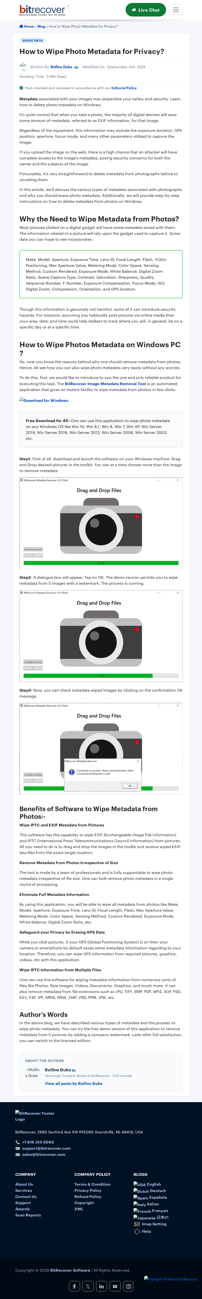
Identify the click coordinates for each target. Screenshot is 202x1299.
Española (157, 1197)
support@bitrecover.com (46, 1148)
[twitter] (88, 1286)
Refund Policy (87, 1196)
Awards (22, 1208)
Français (159, 1210)
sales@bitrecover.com (44, 1154)
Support (23, 1202)
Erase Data (32, 40)
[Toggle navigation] (176, 10)
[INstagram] (128, 1286)
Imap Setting (154, 1223)
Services (23, 1190)
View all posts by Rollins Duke (73, 1083)
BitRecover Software (70, 1270)
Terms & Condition (92, 1184)
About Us (24, 1184)
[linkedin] (101, 1286)
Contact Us (25, 1196)
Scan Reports (28, 1214)
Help (146, 1231)
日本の (162, 1217)
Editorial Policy (124, 87)
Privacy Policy (87, 1190)
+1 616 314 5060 (38, 1142)
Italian (152, 1203)
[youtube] (115, 1286)
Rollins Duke (61, 66)
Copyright (84, 1202)
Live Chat (149, 9)
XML (78, 1208)
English (153, 1184)
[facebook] (74, 1286)
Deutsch (157, 1190)
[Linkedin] (76, 66)
